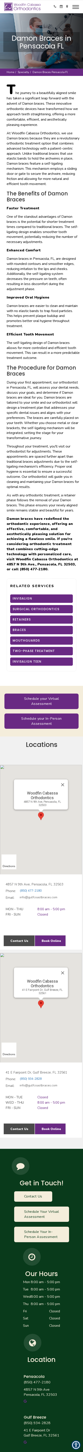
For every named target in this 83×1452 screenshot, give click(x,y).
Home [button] (10, 72)
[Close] (62, 784)
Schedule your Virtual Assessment (41, 701)
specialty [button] (23, 72)
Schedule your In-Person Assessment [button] (41, 721)
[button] (55, 6)
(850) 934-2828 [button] (37, 1423)
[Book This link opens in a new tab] (61, 6)
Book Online (51, 941)
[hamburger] (77, 6)
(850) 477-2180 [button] (37, 1382)
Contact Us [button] (19, 941)
